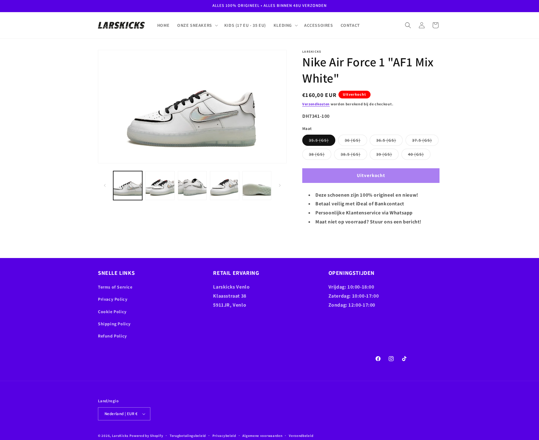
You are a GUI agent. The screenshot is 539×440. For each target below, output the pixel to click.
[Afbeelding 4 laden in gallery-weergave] (224, 185)
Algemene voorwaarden (262, 435)
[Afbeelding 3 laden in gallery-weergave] (192, 185)
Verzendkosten (316, 104)
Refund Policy (112, 336)
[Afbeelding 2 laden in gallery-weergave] (159, 185)
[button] (197, 25)
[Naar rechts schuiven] (280, 185)
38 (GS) (320, 155)
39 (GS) (387, 155)
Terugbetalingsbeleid (188, 435)
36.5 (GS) (389, 141)
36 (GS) (356, 141)
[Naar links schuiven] (105, 185)
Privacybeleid (224, 435)
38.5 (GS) (354, 155)
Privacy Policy (112, 299)
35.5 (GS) (322, 141)
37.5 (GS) (425, 141)
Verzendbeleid (301, 435)
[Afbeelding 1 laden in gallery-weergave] (127, 185)
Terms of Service (115, 287)
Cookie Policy (112, 311)
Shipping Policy (114, 324)
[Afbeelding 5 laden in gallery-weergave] (256, 185)
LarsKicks (120, 435)
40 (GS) (419, 155)
